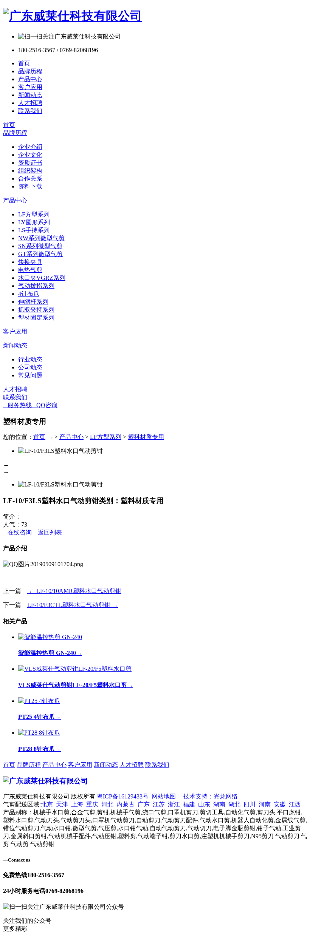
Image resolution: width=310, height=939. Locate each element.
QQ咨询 (44, 405)
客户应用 (30, 87)
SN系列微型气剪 (40, 246)
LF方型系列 (34, 214)
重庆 (92, 804)
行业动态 (30, 359)
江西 (295, 804)
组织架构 (30, 170)
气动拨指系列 (36, 286)
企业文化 (30, 154)
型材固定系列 (36, 317)
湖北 (234, 804)
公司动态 (30, 367)
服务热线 (17, 405)
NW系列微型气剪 (41, 238)
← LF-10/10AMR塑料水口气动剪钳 (74, 591)
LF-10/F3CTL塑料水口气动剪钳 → (72, 605)
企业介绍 (30, 147)
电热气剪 (30, 270)
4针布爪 (28, 293)
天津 (62, 804)
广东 (144, 804)
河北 (107, 804)
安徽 (280, 804)
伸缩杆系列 (33, 301)
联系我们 (30, 111)
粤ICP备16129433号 (123, 796)
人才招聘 (30, 103)
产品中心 (30, 79)
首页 (24, 63)
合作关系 (30, 178)
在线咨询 (17, 532)
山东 (204, 804)
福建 (189, 804)
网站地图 (164, 796)
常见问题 (30, 375)
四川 (249, 804)
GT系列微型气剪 (40, 254)
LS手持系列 (34, 230)
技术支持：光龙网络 (210, 796)
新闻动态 (30, 95)
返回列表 (47, 532)
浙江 (174, 804)
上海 (77, 804)
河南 (265, 804)
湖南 (219, 804)
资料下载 (30, 186)
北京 (47, 804)
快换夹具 (30, 262)
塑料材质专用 (146, 437)
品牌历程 (30, 71)
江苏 (159, 804)
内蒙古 (125, 804)
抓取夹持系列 (36, 309)
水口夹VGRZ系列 (41, 278)
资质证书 (30, 162)
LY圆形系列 (34, 222)
